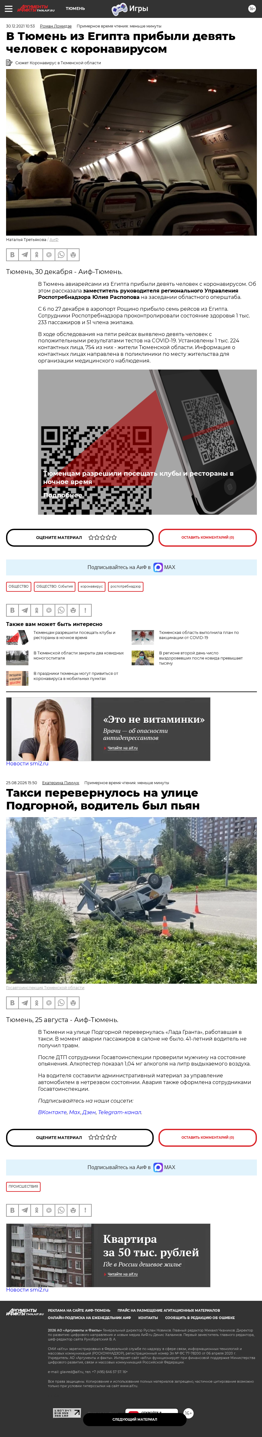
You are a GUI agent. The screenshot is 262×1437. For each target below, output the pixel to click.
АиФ (54, 239)
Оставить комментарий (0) (207, 537)
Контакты (148, 1318)
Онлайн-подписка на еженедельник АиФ (89, 1318)
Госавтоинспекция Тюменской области (45, 987)
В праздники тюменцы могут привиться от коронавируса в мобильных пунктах (76, 676)
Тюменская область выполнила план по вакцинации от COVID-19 (199, 635)
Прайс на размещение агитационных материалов (169, 1310)
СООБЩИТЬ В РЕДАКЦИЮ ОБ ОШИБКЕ (200, 1318)
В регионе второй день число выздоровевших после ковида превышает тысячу (201, 658)
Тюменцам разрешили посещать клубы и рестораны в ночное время (138, 478)
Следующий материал (134, 1419)
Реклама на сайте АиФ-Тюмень (79, 1310)
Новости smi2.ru (27, 764)
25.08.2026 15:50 (21, 782)
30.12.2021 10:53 (20, 26)
